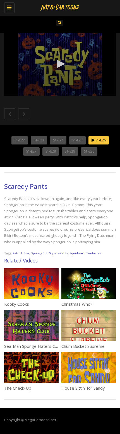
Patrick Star (21, 253)
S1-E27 (31, 151)
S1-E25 (77, 140)
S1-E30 (89, 151)
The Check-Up (17, 388)
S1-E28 (50, 151)
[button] (60, 64)
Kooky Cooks (16, 304)
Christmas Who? (76, 304)
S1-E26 (100, 140)
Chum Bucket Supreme (83, 346)
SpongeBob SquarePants (49, 253)
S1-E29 (70, 151)
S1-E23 (39, 140)
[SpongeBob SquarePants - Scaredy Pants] (58, 7)
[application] (60, 64)
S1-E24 (58, 140)
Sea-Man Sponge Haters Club (32, 346)
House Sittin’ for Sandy (83, 388)
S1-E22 (20, 140)
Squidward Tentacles (85, 253)
